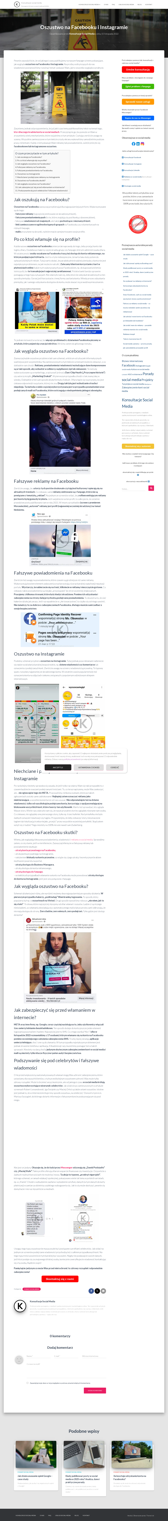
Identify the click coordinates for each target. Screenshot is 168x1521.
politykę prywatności (72, 759)
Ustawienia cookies (88, 767)
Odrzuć (115, 767)
